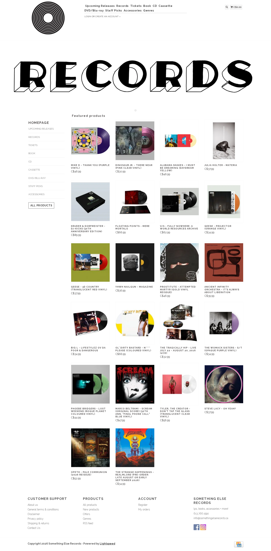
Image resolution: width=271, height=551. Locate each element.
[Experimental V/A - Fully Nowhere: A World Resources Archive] (179, 202)
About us (33, 504)
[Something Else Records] (54, 20)
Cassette (165, 6)
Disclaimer (34, 514)
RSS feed (88, 523)
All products (41, 205)
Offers (86, 514)
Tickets (136, 6)
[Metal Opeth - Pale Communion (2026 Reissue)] (90, 448)
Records (122, 6)
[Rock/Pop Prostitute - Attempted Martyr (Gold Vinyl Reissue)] (179, 262)
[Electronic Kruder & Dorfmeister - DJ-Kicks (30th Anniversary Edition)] (90, 202)
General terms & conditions (43, 509)
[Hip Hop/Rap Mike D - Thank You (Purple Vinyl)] (90, 141)
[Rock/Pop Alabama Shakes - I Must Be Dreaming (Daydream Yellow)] (179, 141)
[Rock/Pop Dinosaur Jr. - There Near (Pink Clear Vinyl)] (135, 141)
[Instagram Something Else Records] (203, 527)
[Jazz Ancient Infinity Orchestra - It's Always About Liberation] (224, 262)
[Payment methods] (238, 544)
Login (87, 16)
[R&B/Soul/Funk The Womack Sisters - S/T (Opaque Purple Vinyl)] (224, 323)
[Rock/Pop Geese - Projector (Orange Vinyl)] (224, 202)
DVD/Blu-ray (94, 10)
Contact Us (34, 527)
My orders (144, 509)
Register (142, 504)
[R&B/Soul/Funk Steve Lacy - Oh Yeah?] (224, 384)
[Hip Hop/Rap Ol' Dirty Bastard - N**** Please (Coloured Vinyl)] (135, 323)
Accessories (133, 10)
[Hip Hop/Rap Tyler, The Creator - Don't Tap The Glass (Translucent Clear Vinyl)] (179, 384)
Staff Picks (113, 10)
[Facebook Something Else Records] (196, 527)
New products (91, 509)
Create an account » (108, 16)
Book (147, 6)
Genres (148, 10)
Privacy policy (36, 518)
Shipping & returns (38, 523)
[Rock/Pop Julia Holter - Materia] (224, 141)
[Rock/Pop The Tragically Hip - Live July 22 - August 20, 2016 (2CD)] (179, 323)
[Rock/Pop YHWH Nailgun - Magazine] (135, 262)
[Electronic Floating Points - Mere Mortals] (135, 202)
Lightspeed (107, 543)
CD (155, 6)
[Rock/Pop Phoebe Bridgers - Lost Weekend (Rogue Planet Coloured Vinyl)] (90, 384)
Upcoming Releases (100, 6)
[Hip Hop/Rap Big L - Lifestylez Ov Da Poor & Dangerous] (90, 323)
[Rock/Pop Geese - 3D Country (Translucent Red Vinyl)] (90, 262)
